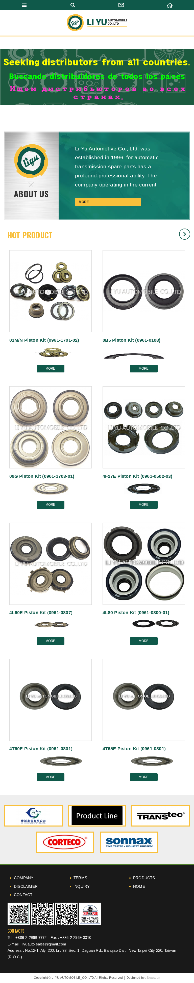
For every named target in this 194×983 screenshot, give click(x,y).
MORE (84, 202)
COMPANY (23, 878)
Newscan (153, 977)
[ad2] (65, 842)
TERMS (80, 878)
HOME (139, 886)
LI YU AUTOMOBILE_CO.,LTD (97, 23)
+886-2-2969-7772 (30, 937)
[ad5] (129, 842)
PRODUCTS (144, 878)
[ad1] (160, 816)
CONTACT (23, 895)
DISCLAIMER (26, 886)
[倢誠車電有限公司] (33, 816)
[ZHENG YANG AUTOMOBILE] (90, 914)
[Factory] (97, 816)
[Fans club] (66, 914)
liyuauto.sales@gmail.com (44, 944)
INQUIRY (82, 886)
